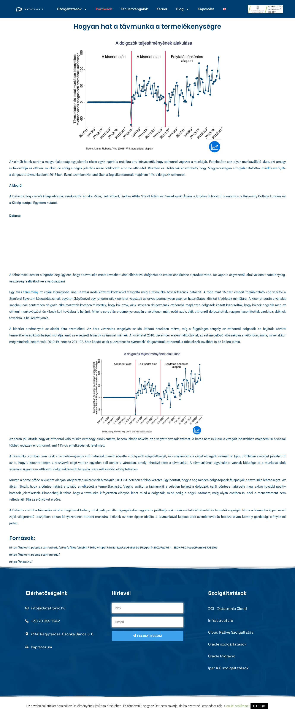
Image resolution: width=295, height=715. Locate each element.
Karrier (162, 9)
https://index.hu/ (21, 562)
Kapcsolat (206, 9)
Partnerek (104, 9)
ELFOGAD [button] (259, 706)
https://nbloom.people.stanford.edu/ (34, 554)
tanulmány (30, 292)
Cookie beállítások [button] (236, 706)
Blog (180, 9)
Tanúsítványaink (134, 9)
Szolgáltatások (69, 9)
